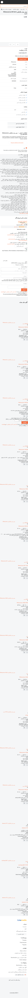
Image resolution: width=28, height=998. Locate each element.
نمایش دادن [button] (17, 234)
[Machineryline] (1, 9)
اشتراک (24, 422)
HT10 (26, 715)
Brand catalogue (23, 959)
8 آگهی (22, 223)
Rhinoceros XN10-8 (23, 327)
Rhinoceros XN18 (23, 752)
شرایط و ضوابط (23, 950)
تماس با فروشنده (22, 59)
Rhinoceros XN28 (23, 640)
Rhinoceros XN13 (23, 489)
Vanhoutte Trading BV (22, 221)
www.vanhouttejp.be (23, 240)
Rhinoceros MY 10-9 (23, 565)
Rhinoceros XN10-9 (23, 402)
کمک (25, 928)
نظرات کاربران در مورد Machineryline (18, 957)
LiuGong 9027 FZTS (23, 865)
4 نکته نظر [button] (16, 226)
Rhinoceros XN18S (23, 449)
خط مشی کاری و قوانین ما (10, 291)
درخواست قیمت (22, 52)
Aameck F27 (25, 828)
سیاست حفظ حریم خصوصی (20, 953)
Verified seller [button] (22, 222)
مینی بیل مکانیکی (12, 67)
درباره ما (24, 926)
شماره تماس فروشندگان (21, 931)
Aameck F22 (25, 902)
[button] (2, 2)
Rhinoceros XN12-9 (23, 364)
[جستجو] (2, 6)
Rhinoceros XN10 (23, 677)
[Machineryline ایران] (19, 2)
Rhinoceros (13, 61)
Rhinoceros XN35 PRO (22, 602)
